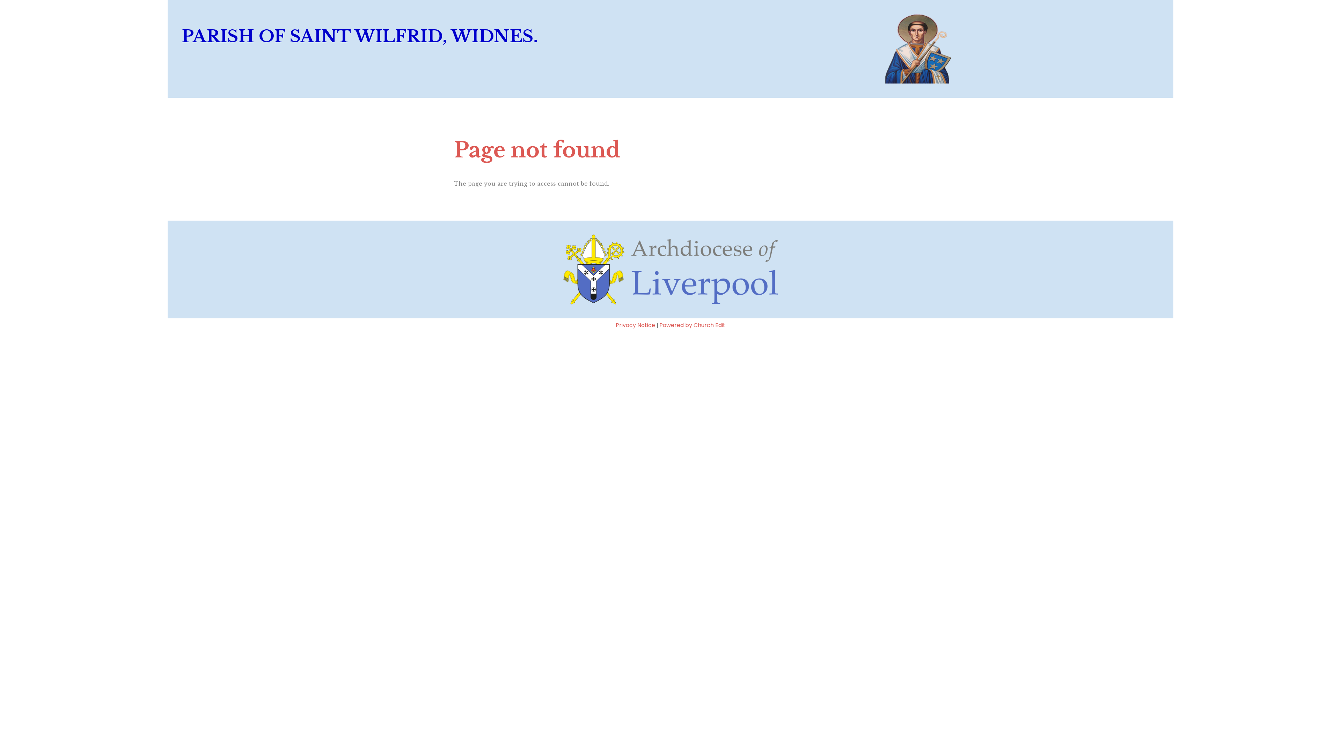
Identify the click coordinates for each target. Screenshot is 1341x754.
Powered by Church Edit (692, 325)
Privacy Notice (635, 325)
